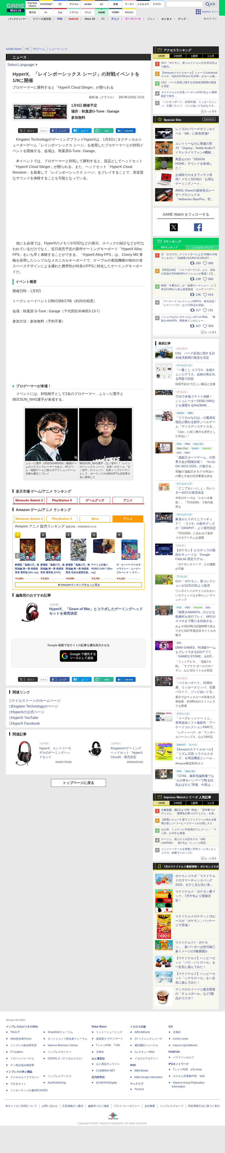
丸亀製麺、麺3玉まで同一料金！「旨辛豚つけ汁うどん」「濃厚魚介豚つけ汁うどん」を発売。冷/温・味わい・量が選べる (188, 813)
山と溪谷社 (98, 1058)
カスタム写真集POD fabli (189, 1076)
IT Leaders (16, 1051)
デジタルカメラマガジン (24, 1077)
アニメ (127, 500)
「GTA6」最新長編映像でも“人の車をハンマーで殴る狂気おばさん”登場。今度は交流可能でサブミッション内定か (195, 784)
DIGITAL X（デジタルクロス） (66, 1058)
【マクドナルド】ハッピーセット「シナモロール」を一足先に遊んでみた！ (195, 978)
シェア (62, 130)
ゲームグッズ (95, 500)
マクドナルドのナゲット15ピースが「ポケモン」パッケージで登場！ (195, 921)
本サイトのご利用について (21, 1106)
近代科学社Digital (106, 1082)
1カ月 (210, 56)
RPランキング (169, 247)
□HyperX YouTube (23, 718)
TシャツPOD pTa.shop (187, 1069)
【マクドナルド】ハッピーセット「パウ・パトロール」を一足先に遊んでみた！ (195, 962)
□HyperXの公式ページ (26, 712)
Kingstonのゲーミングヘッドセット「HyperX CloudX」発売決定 (127, 752)
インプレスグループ (171, 1106)
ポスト (30, 130)
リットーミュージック (109, 1032)
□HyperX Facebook (24, 723)
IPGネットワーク (179, 1064)
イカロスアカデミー (146, 1058)
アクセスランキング (177, 50)
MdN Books (141, 1070)
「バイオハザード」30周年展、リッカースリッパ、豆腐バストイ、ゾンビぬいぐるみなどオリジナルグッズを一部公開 (195, 691)
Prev (18, 555)
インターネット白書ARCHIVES (29, 1090)
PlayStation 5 (62, 500)
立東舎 (100, 1051)
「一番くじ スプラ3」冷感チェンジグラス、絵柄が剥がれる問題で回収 (195, 374)
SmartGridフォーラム (60, 1032)
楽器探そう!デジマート (109, 1038)
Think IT (15, 1032)
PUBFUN (174, 1051)
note (106, 130)
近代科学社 (98, 1077)
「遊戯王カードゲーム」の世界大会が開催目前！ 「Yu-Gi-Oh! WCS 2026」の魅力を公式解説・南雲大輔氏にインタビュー (195, 466)
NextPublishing (57, 1082)
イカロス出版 (138, 1026)
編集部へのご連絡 (98, 1106)
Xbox (95, 518)
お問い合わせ (50, 1106)
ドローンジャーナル (22, 1058)
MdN (133, 1065)
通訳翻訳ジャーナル (146, 1045)
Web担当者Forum (20, 1038)
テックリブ (136, 1083)
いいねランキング (202, 247)
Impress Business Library (63, 1045)
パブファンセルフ (183, 1057)
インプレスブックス (59, 1076)
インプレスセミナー (59, 1051)
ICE (171, 1026)
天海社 (177, 1032)
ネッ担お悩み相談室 (22, 1065)
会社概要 (150, 1106)
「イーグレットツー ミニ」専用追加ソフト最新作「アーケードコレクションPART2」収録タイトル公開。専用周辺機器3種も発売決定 (195, 727)
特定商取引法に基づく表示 (204, 1106)
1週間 (194, 56)
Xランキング (172, 241)
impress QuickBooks (185, 1045)
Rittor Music (99, 1026)
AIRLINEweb (142, 1032)
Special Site (172, 120)
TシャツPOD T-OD (108, 1045)
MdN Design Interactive (148, 1077)
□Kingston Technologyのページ (33, 706)
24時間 (178, 56)
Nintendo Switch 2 (29, 500)
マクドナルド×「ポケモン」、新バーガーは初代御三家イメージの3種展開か (195, 947)
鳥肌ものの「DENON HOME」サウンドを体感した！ (193, 163)
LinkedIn (128, 130)
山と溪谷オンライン (108, 1064)
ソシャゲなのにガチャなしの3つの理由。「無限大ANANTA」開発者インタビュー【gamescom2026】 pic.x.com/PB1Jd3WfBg (188, 320)
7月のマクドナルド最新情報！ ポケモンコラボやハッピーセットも (191, 867)
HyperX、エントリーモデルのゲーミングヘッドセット (55, 752)
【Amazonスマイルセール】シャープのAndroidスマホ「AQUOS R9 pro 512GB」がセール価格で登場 (189, 76)
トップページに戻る (78, 783)
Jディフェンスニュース (148, 1038)
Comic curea (180, 1038)
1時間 (161, 56)
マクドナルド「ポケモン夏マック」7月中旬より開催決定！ (195, 896)
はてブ (84, 130)
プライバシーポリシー (127, 1106)
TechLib (139, 1089)
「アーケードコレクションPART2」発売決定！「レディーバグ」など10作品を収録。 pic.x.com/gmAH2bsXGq (189, 305)
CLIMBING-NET (105, 1070)
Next (138, 555)
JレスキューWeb (144, 1051)
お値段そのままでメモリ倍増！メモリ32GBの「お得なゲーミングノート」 (194, 179)
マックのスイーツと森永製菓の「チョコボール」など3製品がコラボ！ (195, 994)
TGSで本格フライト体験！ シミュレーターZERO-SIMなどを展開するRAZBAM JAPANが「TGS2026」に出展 (195, 405)
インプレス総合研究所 (23, 1045)
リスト (43, 130)
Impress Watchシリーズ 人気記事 (187, 797)
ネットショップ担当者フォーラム (67, 1038)
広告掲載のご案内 (72, 1106)
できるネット (18, 1083)
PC (103, 18)
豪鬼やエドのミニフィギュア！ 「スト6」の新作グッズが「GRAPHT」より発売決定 (195, 523)
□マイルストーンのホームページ (35, 700)
